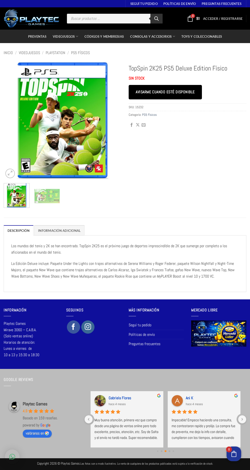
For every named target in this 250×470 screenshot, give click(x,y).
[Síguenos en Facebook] (73, 327)
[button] (222, 18)
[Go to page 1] (161, 451)
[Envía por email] (144, 125)
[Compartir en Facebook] (132, 125)
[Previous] (12, 120)
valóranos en (35, 433)
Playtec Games (35, 404)
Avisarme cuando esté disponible (165, 92)
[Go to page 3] (169, 451)
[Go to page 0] (157, 451)
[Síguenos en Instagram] (87, 327)
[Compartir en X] (138, 125)
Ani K (189, 397)
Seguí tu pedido (144, 4)
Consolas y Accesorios (151, 36)
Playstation (55, 52)
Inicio (8, 52)
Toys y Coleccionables (201, 36)
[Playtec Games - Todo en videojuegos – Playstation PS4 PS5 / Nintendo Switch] (32, 18)
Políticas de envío (179, 4)
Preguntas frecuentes (221, 4)
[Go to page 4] (173, 451)
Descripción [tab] (19, 231)
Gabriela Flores (120, 397)
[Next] (112, 120)
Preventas (37, 36)
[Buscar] (156, 19)
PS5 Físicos (80, 52)
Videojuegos (64, 36)
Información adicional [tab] (59, 231)
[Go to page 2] (166, 451)
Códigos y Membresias (104, 36)
